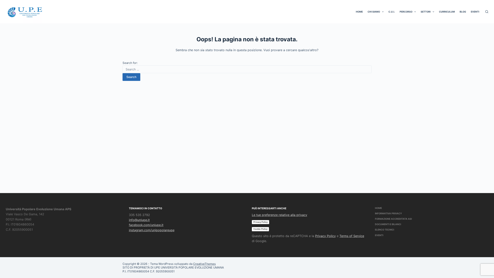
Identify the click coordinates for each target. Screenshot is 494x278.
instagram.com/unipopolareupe (151, 230)
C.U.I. (391, 11)
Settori (426, 11)
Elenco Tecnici (384, 229)
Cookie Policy (260, 229)
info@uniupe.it (139, 220)
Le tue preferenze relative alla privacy (279, 215)
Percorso (406, 11)
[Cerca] (486, 11)
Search (131, 77)
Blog (463, 11)
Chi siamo (374, 11)
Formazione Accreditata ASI (393, 218)
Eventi (475, 11)
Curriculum (447, 11)
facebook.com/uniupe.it (146, 225)
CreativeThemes (204, 264)
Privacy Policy (260, 222)
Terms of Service (351, 236)
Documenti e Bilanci (388, 224)
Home (359, 11)
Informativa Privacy (388, 213)
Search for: (130, 63)
